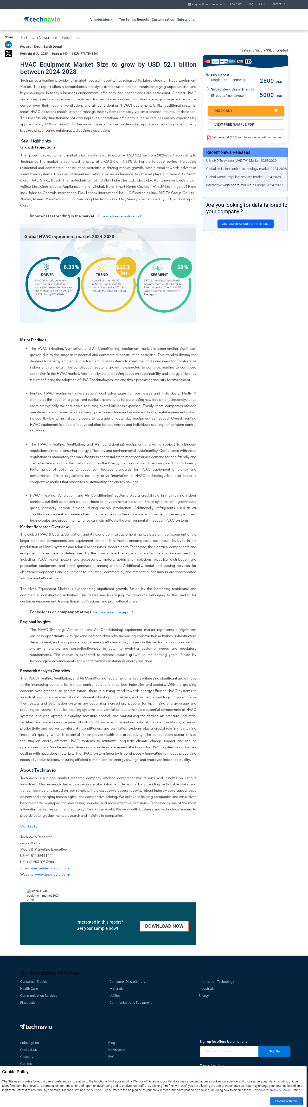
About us (236, 4)
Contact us (277, 4)
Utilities (114, 995)
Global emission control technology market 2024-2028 (246, 169)
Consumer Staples (33, 982)
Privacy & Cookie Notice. (284, 1090)
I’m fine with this (286, 1101)
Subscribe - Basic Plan (231, 89)
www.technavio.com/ (52, 874)
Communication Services (38, 995)
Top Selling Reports (134, 19)
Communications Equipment (130, 1002)
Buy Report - (227, 77)
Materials (116, 988)
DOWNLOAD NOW (164, 926)
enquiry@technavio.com (208, 4)
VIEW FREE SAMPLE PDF (234, 124)
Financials (27, 1002)
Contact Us (28, 1050)
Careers (26, 1064)
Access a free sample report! (119, 216)
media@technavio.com (50, 868)
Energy (204, 995)
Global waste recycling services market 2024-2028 (243, 177)
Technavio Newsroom (38, 37)
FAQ (262, 4)
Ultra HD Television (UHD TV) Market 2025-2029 (241, 160)
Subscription (186, 19)
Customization (163, 19)
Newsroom (118, 1050)
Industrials (71, 37)
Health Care (29, 988)
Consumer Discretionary (127, 982)
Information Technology (216, 982)
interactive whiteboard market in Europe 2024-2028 (244, 185)
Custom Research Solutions (245, 224)
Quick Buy (223, 111)
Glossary (26, 1057)
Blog (250, 4)
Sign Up (274, 1051)
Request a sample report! (113, 612)
